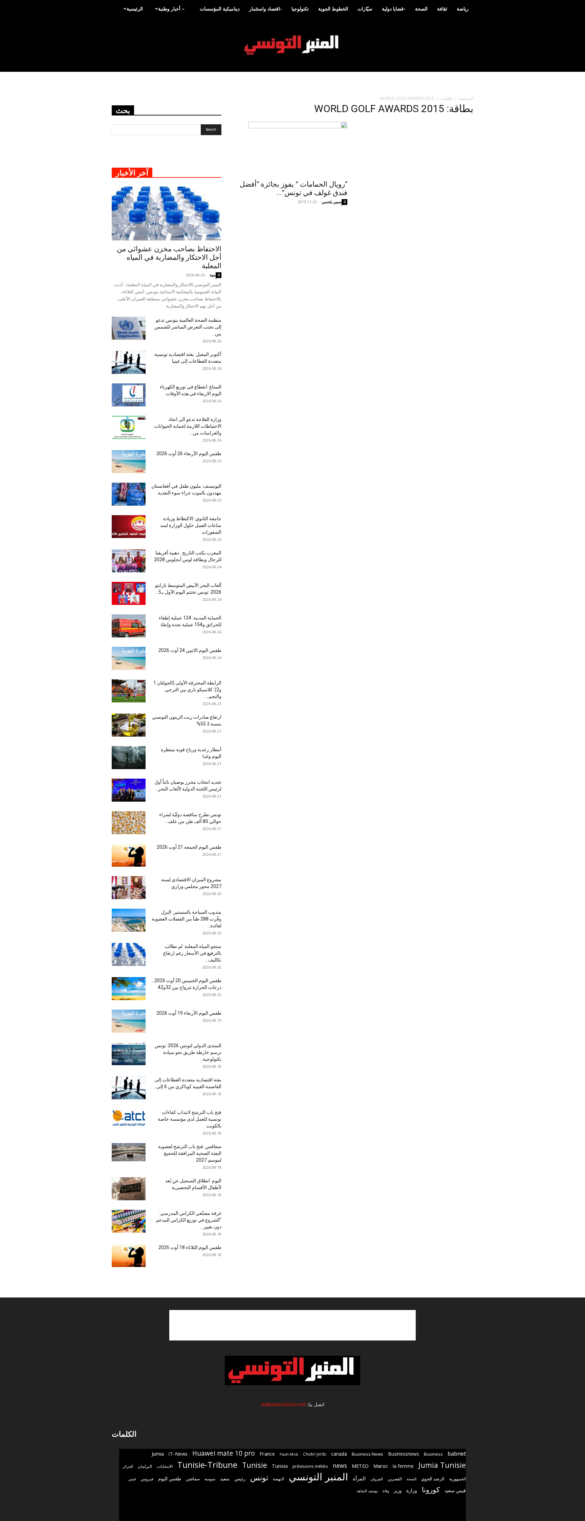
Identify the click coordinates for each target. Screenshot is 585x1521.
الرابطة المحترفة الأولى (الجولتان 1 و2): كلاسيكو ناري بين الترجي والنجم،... (187, 689)
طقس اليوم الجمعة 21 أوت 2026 (189, 847)
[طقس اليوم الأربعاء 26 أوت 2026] (129, 461)
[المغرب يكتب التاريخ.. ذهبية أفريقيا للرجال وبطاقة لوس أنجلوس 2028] (129, 561)
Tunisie (254, 1465)
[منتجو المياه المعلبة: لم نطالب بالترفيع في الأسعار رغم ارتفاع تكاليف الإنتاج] (129, 954)
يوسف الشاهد (367, 1490)
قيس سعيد (455, 1490)
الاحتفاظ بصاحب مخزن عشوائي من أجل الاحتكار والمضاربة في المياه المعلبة (169, 257)
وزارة (411, 1490)
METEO (360, 1465)
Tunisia (280, 1466)
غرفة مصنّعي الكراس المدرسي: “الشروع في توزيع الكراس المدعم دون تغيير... (188, 1219)
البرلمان (145, 1466)
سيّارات (365, 8)
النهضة (278, 1479)
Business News (367, 1454)
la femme (403, 1466)
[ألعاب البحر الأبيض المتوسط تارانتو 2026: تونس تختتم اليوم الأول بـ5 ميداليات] (129, 593)
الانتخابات (165, 1466)
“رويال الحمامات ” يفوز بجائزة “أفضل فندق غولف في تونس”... (293, 188)
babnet (457, 1453)
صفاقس (193, 1479)
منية (213, 274)
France (267, 1453)
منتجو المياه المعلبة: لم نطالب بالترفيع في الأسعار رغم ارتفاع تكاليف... (192, 953)
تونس (259, 1477)
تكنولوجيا (300, 8)
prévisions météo (310, 1466)
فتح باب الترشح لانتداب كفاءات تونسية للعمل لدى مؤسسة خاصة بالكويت (189, 1119)
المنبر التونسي (318, 1476)
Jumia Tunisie (442, 1465)
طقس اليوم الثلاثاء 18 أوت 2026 (189, 1247)
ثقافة (442, 8)
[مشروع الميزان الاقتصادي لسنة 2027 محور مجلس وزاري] (129, 888)
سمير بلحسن (332, 201)
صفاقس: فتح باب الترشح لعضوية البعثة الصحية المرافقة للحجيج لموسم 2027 (189, 1153)
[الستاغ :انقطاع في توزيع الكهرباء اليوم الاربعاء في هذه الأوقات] (129, 395)
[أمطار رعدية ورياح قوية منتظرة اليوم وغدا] (129, 757)
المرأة (359, 1478)
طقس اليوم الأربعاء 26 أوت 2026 (188, 453)
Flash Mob (289, 1454)
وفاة (386, 1490)
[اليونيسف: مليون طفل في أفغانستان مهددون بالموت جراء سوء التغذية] (129, 494)
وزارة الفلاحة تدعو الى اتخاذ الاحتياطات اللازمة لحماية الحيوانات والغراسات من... (187, 426)
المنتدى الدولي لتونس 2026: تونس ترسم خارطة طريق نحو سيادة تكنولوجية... (188, 1052)
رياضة (463, 8)
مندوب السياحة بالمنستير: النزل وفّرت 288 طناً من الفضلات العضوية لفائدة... (186, 918)
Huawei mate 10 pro (223, 1453)
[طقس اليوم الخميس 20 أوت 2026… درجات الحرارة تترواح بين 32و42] (129, 988)
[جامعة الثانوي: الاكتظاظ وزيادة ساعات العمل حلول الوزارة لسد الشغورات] (129, 526)
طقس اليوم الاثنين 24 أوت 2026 (189, 650)
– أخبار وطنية (171, 8)
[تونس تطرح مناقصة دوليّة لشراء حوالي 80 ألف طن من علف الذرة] (129, 823)
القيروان (376, 1479)
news (340, 1465)
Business (433, 1454)
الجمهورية (457, 1478)
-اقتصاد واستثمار (265, 8)
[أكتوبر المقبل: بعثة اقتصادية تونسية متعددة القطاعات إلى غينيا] (129, 362)
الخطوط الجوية (333, 8)
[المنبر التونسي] (292, 45)
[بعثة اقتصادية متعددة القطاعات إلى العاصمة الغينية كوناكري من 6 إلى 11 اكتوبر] (129, 1088)
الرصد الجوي (433, 1479)
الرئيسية (135, 8)
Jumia (158, 1453)
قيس (132, 1479)
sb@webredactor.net (283, 1404)
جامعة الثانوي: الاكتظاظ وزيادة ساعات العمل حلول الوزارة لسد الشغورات (190, 525)
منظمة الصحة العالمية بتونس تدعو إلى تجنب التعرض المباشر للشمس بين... (187, 326)
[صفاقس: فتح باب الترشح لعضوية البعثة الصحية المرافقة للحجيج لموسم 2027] (129, 1152)
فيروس (146, 1478)
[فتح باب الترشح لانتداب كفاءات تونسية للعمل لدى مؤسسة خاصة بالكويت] (129, 1118)
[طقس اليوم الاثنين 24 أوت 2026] (129, 658)
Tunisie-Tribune (207, 1464)
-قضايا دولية (394, 8)
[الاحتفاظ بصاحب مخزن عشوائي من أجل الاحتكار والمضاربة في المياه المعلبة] (166, 213)
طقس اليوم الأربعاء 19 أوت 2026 (188, 1013)
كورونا (431, 1489)
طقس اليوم (169, 1479)
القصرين (395, 1478)
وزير (398, 1490)
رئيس (239, 1478)
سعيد (225, 1479)
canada (339, 1454)
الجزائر (128, 1466)
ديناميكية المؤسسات (220, 8)
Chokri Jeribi (314, 1454)
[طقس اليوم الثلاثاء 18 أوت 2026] (129, 1255)
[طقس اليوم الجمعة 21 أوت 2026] (129, 855)
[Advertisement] (292, 1325)
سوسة (209, 1478)
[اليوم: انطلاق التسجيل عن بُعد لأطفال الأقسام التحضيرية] (129, 1189)
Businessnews (403, 1454)
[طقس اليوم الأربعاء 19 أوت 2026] (129, 1021)
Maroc (380, 1465)
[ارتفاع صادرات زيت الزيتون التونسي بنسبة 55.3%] (129, 725)
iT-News (178, 1453)
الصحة (421, 8)
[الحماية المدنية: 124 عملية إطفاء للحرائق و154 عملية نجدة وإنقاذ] (129, 626)
